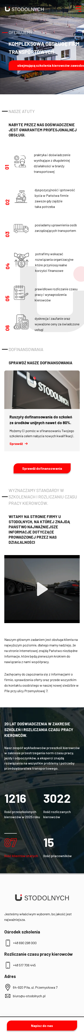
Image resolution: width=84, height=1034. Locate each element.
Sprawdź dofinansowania (42, 468)
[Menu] (78, 9)
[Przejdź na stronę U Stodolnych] (42, 898)
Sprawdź (16, 443)
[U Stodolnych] (24, 8)
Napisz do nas (42, 1026)
